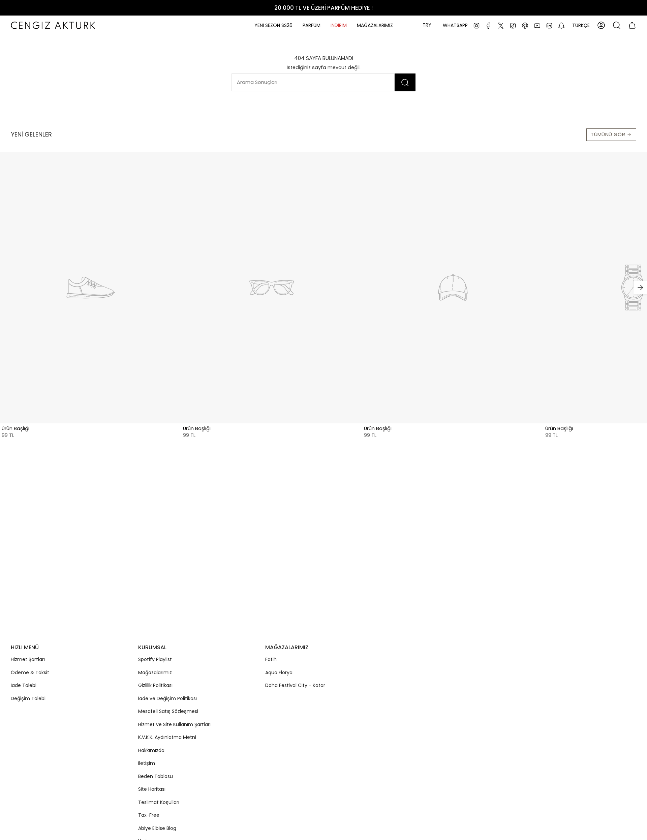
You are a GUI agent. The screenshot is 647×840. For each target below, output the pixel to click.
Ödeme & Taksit (30, 672)
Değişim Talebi (28, 698)
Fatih (271, 659)
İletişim (146, 763)
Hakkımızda (151, 750)
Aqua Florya (278, 672)
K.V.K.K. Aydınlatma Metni (167, 737)
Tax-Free (148, 815)
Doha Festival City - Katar (295, 685)
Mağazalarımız (155, 672)
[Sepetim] (632, 25)
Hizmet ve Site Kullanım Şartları (174, 724)
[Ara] (405, 82)
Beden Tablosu (155, 776)
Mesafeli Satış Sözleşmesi (168, 711)
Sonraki (640, 287)
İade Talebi (23, 685)
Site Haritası (151, 789)
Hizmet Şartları (28, 659)
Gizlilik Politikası (155, 685)
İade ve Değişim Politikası (167, 698)
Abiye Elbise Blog (157, 828)
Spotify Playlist (155, 659)
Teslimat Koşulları (158, 802)
